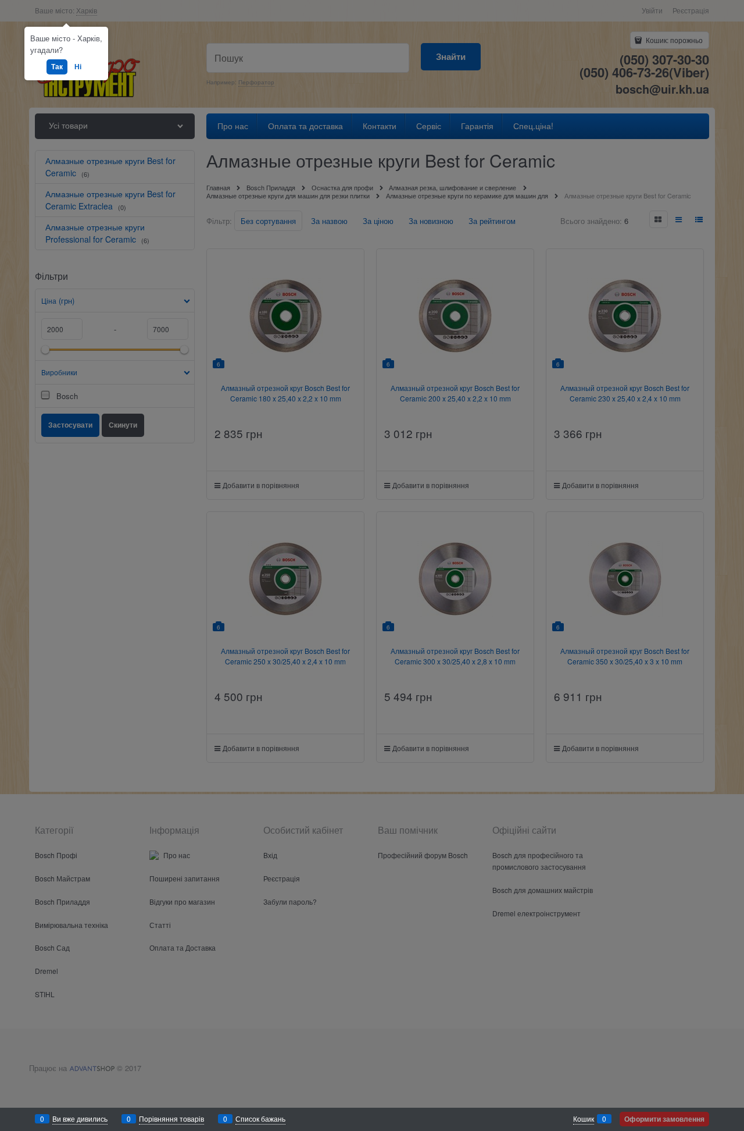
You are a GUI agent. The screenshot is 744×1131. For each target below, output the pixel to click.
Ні (77, 66)
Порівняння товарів (171, 1118)
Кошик (583, 1118)
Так (57, 66)
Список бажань (260, 1118)
